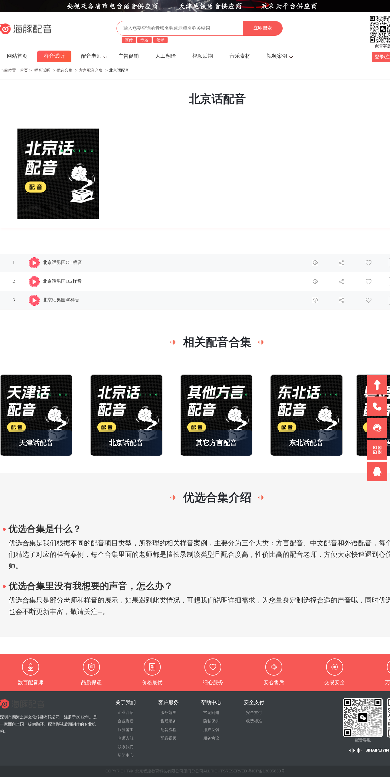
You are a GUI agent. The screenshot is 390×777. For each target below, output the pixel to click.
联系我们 (126, 747)
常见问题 (211, 713)
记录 (160, 40)
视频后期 (202, 56)
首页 (24, 71)
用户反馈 (211, 730)
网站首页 (17, 56)
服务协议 (211, 738)
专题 (144, 40)
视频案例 (277, 56)
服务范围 (126, 730)
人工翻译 (165, 56)
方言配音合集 (91, 71)
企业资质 (126, 721)
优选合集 (65, 71)
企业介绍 (126, 713)
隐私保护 (211, 721)
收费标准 (254, 721)
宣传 (129, 40)
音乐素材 (240, 56)
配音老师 (91, 56)
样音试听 (54, 56)
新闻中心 (126, 756)
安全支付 (254, 713)
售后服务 (168, 721)
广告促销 (128, 56)
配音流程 (168, 730)
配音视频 (168, 738)
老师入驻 (126, 738)
